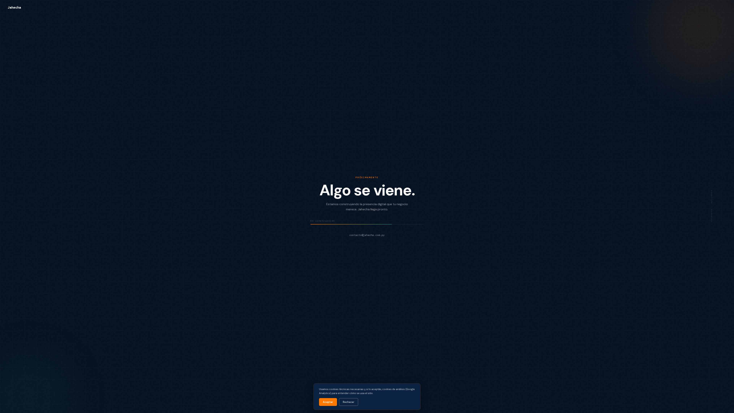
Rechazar (348, 402)
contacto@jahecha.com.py (367, 235)
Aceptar (328, 402)
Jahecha (14, 7)
